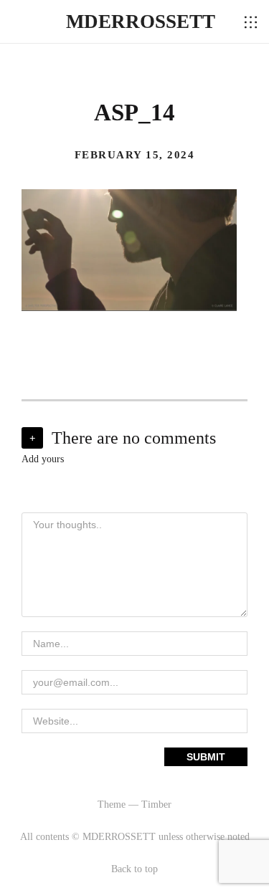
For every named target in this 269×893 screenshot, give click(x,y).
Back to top (134, 869)
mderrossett (140, 21)
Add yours (43, 459)
